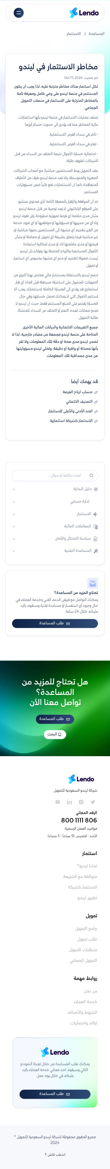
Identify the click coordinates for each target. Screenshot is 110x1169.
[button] (19, 13)
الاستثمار (74, 34)
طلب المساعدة (54, 623)
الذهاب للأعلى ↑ (55, 1155)
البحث (52, 734)
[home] (84, 12)
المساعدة (97, 34)
